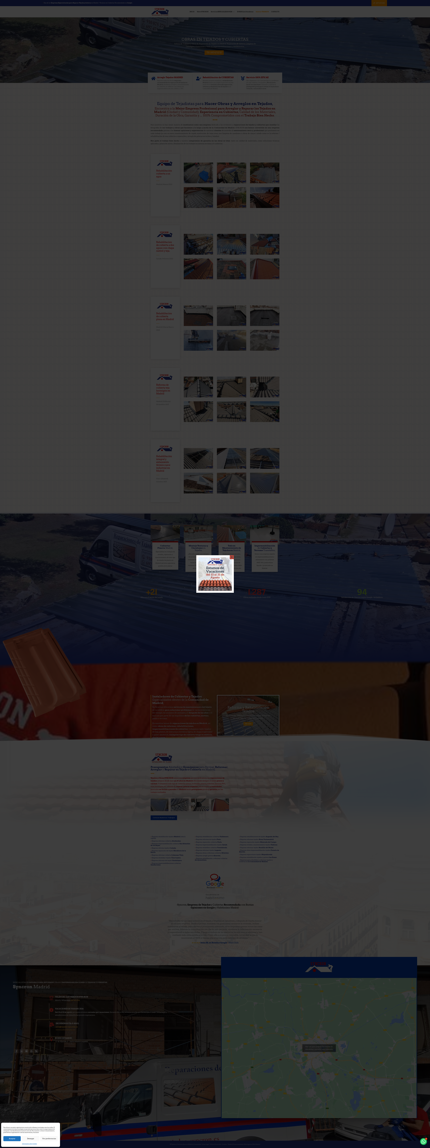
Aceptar (12, 1139)
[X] (232, 557)
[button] (423, 1141)
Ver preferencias (49, 1139)
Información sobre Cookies (29, 1143)
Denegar (30, 1139)
